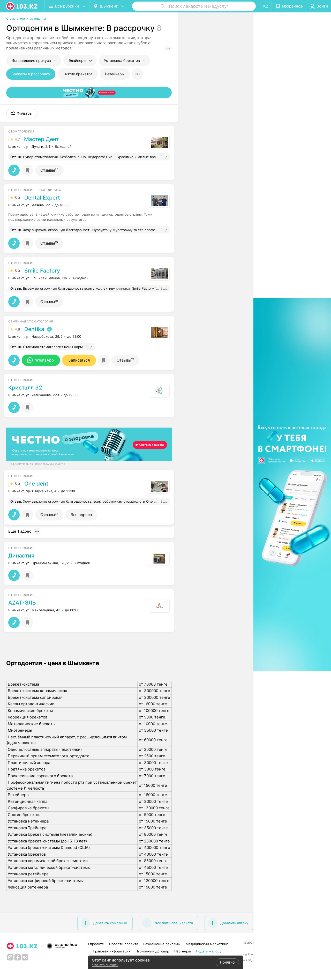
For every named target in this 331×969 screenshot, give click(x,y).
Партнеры (182, 951)
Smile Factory (42, 271)
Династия (21, 556)
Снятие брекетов (78, 74)
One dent (36, 484)
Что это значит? (105, 965)
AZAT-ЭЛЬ (22, 603)
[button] (22, 113)
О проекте (95, 944)
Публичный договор (152, 951)
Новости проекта (123, 944)
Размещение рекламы (161, 944)
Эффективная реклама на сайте (37, 464)
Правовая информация (111, 951)
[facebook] (17, 957)
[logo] (22, 6)
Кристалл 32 (25, 388)
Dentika (34, 329)
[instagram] (10, 957)
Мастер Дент (41, 139)
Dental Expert (42, 198)
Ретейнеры (115, 74)
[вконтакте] (25, 957)
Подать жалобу (208, 951)
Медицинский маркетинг (207, 944)
